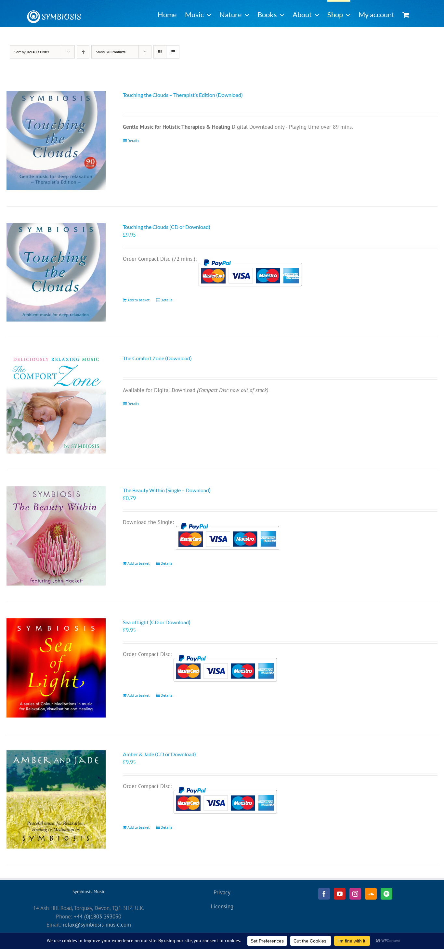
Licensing (222, 906)
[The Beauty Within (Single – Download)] (56, 536)
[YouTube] (340, 894)
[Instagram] (355, 894)
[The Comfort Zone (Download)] (56, 404)
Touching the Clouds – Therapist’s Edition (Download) (183, 95)
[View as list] (172, 52)
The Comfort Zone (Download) (157, 358)
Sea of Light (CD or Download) (156, 622)
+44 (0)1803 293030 (97, 916)
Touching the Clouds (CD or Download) (166, 227)
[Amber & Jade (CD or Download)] (56, 799)
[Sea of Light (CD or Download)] (56, 668)
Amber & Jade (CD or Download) (159, 754)
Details (133, 140)
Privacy (222, 892)
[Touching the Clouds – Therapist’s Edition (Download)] (56, 140)
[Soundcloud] (371, 894)
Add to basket (138, 299)
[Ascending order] (83, 52)
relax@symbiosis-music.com (97, 924)
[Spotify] (386, 894)
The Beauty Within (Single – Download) (167, 490)
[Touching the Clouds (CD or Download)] (56, 272)
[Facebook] (324, 894)
